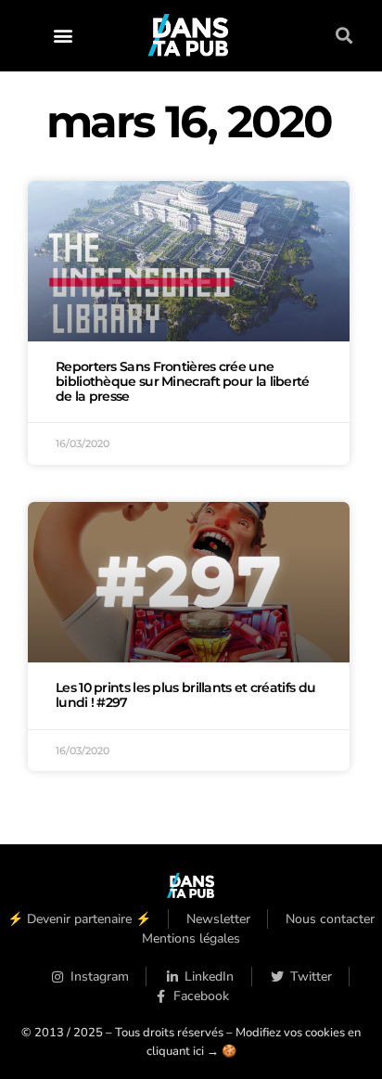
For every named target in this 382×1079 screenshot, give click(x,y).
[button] (62, 35)
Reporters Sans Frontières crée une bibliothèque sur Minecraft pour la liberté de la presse (183, 381)
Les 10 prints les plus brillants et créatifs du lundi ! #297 (185, 695)
